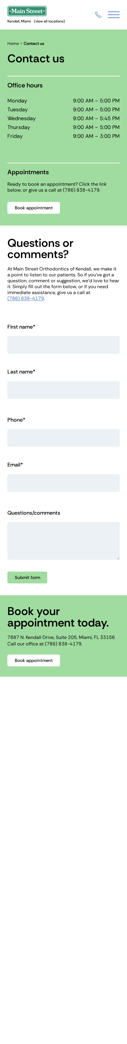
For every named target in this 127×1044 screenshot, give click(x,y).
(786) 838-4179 (81, 190)
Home (13, 43)
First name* (21, 327)
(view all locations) (49, 21)
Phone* (16, 420)
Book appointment (34, 208)
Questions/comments (33, 513)
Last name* (21, 371)
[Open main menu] (114, 15)
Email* (15, 464)
